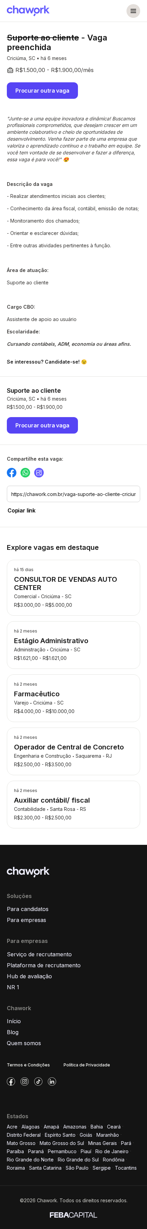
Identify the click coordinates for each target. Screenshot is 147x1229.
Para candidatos (28, 909)
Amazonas (74, 1127)
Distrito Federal (24, 1135)
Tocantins (126, 1168)
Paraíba (15, 1151)
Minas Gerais (102, 1143)
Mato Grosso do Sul (62, 1143)
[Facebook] (11, 472)
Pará (126, 1143)
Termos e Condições (28, 1064)
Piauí (86, 1151)
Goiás (86, 1135)
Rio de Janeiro (112, 1151)
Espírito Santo (60, 1135)
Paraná (36, 1151)
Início (14, 1021)
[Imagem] (39, 472)
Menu (133, 11)
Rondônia (113, 1159)
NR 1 (13, 987)
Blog (12, 1032)
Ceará (114, 1127)
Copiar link (22, 510)
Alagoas (31, 1127)
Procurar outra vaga (42, 90)
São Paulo (77, 1168)
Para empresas (26, 920)
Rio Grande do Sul (78, 1159)
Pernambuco (62, 1151)
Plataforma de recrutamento (44, 965)
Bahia (97, 1127)
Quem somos (24, 1043)
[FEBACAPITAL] (73, 1214)
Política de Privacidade (87, 1064)
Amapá (51, 1127)
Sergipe (102, 1168)
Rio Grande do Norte (30, 1159)
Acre (12, 1127)
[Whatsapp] (25, 472)
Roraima (16, 1168)
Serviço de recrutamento (39, 954)
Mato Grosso (21, 1143)
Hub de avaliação (29, 976)
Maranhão (107, 1135)
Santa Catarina (45, 1168)
